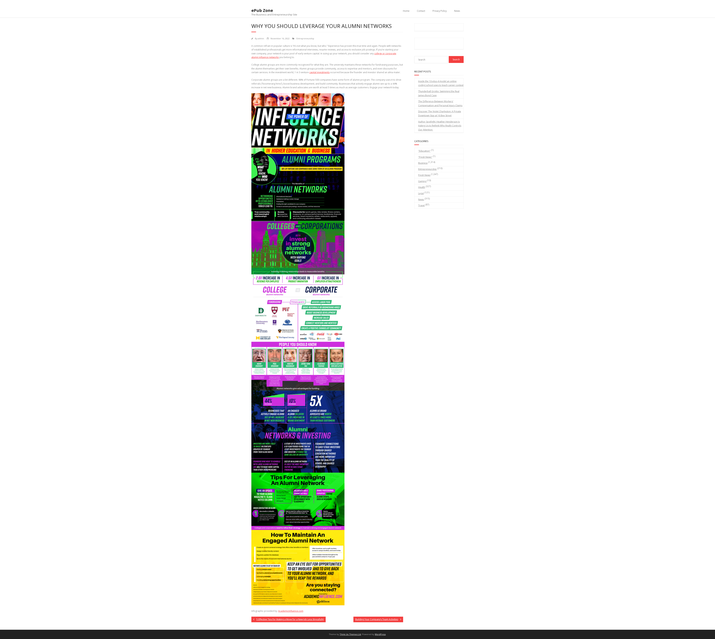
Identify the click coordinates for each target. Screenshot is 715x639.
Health (421, 187)
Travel (421, 205)
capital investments (319, 72)
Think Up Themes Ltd (350, 634)
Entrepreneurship (305, 38)
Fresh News (424, 175)
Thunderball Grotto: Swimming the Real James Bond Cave (438, 93)
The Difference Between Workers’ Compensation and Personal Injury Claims (440, 103)
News (457, 10)
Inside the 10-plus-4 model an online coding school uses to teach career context (440, 83)
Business (423, 163)
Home (406, 10)
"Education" (424, 150)
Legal (421, 193)
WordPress (380, 634)
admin (261, 38)
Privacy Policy (440, 10)
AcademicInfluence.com (290, 611)
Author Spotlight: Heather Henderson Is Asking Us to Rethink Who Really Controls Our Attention (439, 125)
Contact (421, 10)
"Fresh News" (425, 157)
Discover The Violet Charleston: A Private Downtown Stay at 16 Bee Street (439, 113)
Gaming (422, 181)
